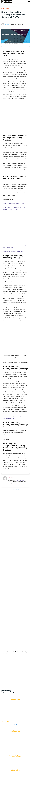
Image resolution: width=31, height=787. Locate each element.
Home (2, 8)
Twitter (14, 727)
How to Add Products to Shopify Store (13, 251)
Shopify (8, 8)
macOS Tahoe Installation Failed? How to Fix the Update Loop (13, 716)
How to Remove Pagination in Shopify (13, 203)
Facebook (6, 727)
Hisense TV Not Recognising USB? (10, 780)
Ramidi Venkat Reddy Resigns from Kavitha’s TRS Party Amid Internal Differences (14, 709)
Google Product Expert (22, 480)
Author (7, 24)
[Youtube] (18, 727)
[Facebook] (2, 727)
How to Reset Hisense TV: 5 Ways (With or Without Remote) (14, 774)
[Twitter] (11, 727)
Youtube (22, 727)
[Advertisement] (15, 116)
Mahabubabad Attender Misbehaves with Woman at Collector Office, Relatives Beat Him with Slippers (14, 703)
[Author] (3, 24)
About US (16, 724)
